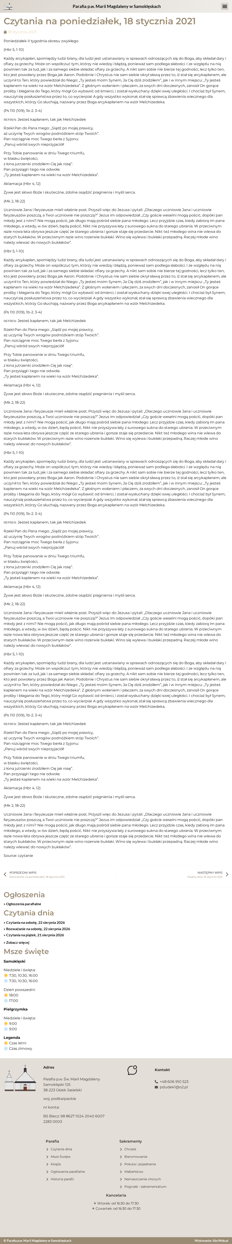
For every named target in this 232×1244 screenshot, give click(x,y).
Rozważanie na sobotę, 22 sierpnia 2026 (37, 929)
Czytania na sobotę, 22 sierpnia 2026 (35, 922)
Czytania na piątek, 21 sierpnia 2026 (34, 935)
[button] (224, 6)
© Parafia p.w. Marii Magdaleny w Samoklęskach (37, 1240)
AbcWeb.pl (220, 1240)
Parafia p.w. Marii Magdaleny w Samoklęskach (117, 6)
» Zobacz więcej (16, 942)
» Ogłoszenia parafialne (22, 904)
